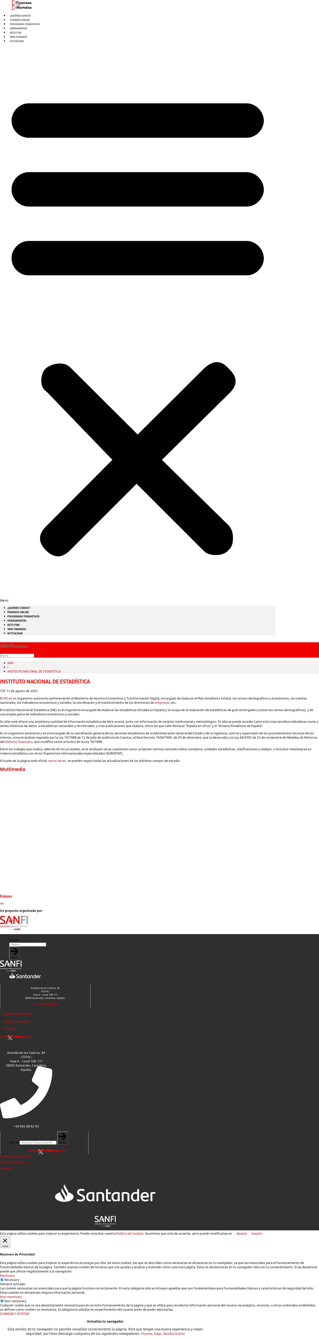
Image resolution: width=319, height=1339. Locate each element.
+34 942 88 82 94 (45, 1004)
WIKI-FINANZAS (16, 629)
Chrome (146, 1333)
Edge (157, 1333)
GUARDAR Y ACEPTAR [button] (14, 1314)
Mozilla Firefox (174, 1333)
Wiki (10, 663)
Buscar (14, 940)
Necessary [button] (7, 1275)
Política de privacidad (18, 1014)
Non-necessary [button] (11, 1297)
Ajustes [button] (241, 1233)
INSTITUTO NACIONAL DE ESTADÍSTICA (34, 671)
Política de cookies (16, 1021)
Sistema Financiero (18, 742)
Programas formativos (23, 616)
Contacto (9, 1029)
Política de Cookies (129, 1233)
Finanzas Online (18, 612)
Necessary (11, 1280)
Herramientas (17, 620)
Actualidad (17, 41)
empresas (162, 702)
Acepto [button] (257, 1233)
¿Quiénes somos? (18, 608)
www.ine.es (57, 761)
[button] (137, 324)
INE (5, 698)
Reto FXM (13, 625)
